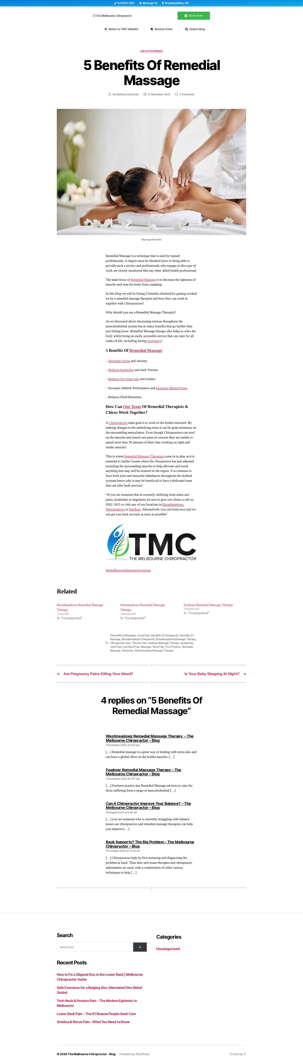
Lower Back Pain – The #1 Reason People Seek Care (96, 1014)
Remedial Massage (143, 280)
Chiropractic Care (120, 643)
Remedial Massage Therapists (144, 456)
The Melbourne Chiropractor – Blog (92, 1054)
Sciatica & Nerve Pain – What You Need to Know (93, 1022)
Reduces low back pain (123, 379)
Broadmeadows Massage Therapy (176, 639)
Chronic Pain (139, 643)
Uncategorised (151, 51)
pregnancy (154, 341)
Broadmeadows (173, 504)
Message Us (149, 3)
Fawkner (135, 509)
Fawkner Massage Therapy (163, 643)
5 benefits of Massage (123, 635)
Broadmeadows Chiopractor (138, 639)
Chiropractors (118, 423)
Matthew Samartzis (127, 94)
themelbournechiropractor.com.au (128, 570)
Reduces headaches (121, 370)
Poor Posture (173, 646)
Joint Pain (115, 646)
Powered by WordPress (134, 1054)
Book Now (195, 15)
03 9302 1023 (125, 3)
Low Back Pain (131, 646)
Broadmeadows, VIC (176, 3)
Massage (146, 646)
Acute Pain (143, 635)
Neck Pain (158, 646)
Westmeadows (115, 509)
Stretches (127, 650)
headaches (186, 643)
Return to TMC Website (123, 29)
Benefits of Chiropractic (165, 635)
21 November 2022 (159, 94)
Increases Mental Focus (171, 388)
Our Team (132, 406)
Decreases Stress (119, 361)
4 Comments (187, 94)
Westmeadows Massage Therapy (154, 650)
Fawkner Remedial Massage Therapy (208, 605)
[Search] (140, 947)
